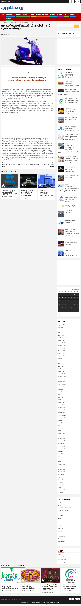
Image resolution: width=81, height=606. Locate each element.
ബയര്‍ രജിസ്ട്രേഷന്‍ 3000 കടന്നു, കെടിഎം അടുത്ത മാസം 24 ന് (69, 586)
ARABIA (60, 503)
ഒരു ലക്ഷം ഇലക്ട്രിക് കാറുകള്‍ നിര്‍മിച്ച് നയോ (42, 164)
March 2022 (61, 461)
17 (59, 304)
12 (65, 301)
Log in (59, 554)
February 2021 (61, 490)
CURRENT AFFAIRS (63, 510)
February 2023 (61, 433)
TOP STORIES (9, 14)
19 (65, 304)
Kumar (11, 196)
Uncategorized (61, 539)
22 (74, 304)
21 (71, 304)
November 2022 (62, 441)
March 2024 (61, 400)
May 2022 (60, 456)
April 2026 (61, 335)
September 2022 (62, 446)
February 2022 (61, 464)
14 (71, 301)
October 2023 (61, 412)
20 (68, 304)
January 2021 (61, 492)
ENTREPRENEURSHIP (42, 14)
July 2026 (60, 327)
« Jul (59, 315)
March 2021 (61, 487)
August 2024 (61, 387)
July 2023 (60, 420)
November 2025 (62, 348)
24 (59, 307)
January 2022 (61, 467)
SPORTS (60, 531)
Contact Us (14, 599)
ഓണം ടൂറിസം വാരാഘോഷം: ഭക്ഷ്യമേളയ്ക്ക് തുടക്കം (29, 586)
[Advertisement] (28, 126)
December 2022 (62, 438)
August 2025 (61, 356)
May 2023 (60, 425)
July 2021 (60, 477)
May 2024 (60, 394)
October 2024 (61, 382)
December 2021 (62, 469)
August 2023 (61, 418)
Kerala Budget (61, 521)
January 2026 (61, 343)
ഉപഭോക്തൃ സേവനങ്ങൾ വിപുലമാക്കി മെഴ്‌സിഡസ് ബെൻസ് (46, 193)
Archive (8, 18)
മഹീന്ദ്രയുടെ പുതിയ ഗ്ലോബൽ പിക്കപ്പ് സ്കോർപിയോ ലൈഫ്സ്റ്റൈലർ (27, 193)
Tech (59, 534)
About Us (7, 599)
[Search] (79, 16)
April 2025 (61, 366)
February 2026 (61, 340)
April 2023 (61, 428)
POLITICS (60, 528)
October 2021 (61, 474)
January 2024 (61, 405)
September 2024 (62, 384)
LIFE (59, 523)
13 (68, 301)
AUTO (32, 14)
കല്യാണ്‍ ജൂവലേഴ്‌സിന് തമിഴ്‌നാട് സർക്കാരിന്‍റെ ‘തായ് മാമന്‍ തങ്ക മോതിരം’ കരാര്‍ (49, 587)
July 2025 (60, 358)
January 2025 (61, 374)
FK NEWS (59, 14)
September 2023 (62, 415)
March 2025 (61, 369)
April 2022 (61, 459)
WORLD (60, 544)
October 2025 (61, 351)
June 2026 (60, 330)
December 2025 (62, 345)
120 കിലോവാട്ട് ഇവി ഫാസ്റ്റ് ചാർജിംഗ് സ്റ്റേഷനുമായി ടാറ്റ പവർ (9, 192)
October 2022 (61, 443)
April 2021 (61, 485)
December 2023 (62, 407)
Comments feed (62, 559)
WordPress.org (61, 562)
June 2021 (60, 480)
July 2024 (60, 389)
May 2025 (60, 363)
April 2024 (61, 397)
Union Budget (61, 541)
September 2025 (62, 353)
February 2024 (61, 402)
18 (62, 304)
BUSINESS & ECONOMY (22, 14)
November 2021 (62, 472)
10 (59, 301)
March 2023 (61, 430)
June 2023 (60, 423)
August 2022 (61, 449)
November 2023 (62, 410)
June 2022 (60, 454)
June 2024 (60, 392)
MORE (71, 14)
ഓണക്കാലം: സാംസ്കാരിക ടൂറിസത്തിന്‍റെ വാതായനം (10, 586)
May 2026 (60, 332)
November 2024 (62, 379)
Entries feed (61, 557)
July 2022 (60, 451)
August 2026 (61, 325)
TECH (65, 14)
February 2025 (61, 371)
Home (2, 599)
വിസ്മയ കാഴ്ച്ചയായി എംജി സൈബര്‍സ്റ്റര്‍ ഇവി (15, 164)
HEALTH (60, 518)
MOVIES (52, 14)
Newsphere (49, 602)
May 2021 (60, 482)
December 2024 (62, 376)
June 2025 (60, 361)
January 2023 (61, 436)
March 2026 (61, 338)
